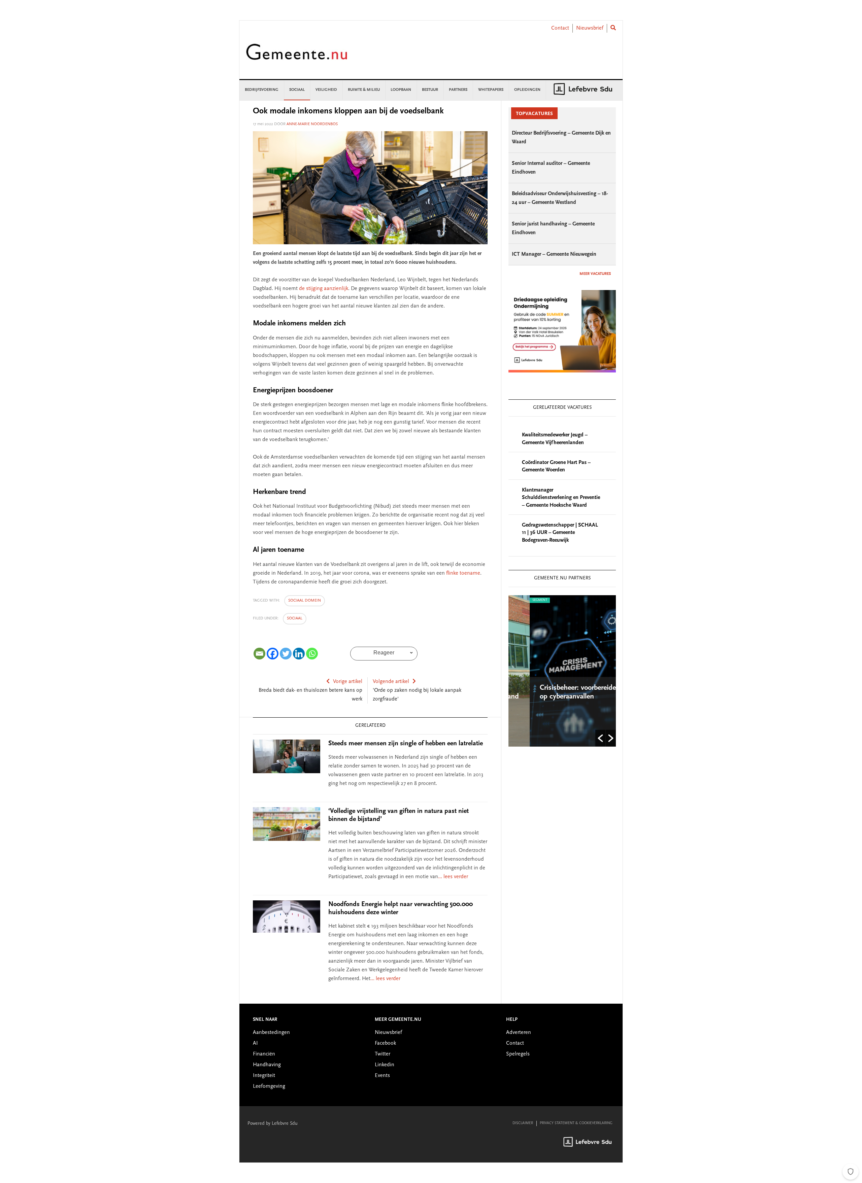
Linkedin (384, 1065)
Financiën (264, 1054)
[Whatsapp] (312, 653)
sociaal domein (304, 601)
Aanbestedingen (271, 1032)
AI (255, 1043)
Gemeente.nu (296, 56)
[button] (600, 738)
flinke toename (463, 573)
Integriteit (264, 1075)
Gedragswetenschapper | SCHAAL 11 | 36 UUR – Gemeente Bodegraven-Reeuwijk (560, 533)
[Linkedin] (299, 653)
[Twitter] (286, 653)
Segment (518, 600)
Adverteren (518, 1032)
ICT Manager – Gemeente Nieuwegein (554, 254)
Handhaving (267, 1065)
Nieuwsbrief (589, 28)
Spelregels (518, 1054)
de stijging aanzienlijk (323, 288)
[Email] (259, 653)
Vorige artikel (347, 681)
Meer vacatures (595, 274)
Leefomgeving (269, 1086)
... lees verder (453, 877)
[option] (562, 671)
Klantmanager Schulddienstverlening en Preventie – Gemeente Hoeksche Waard (561, 498)
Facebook (385, 1043)
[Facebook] (272, 653)
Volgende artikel (391, 681)
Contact (560, 28)
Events (382, 1075)
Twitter (382, 1054)
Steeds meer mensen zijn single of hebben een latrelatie (405, 743)
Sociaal (294, 618)
